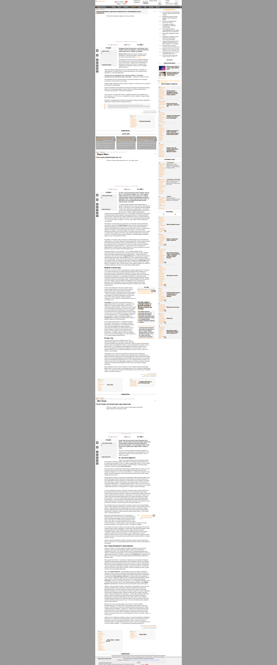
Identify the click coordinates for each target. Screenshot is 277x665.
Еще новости (169, 60)
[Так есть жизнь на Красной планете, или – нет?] (133, 634)
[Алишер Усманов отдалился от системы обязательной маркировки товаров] (162, 318)
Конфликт (126, 7)
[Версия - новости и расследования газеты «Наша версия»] (105, 3)
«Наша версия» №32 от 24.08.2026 (149, 374)
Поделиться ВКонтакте (97, 50)
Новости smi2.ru (100, 397)
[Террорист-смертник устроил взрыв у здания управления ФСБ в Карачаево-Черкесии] (162, 149)
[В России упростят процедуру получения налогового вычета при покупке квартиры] (162, 93)
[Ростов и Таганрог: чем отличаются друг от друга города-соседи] (101, 385)
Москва (157, 7)
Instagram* (138, 57)
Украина (114, 7)
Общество (133, 7)
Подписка (119, 3)
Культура (151, 7)
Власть (119, 7)
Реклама (124, 3)
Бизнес (139, 7)
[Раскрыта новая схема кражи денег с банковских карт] (162, 104)
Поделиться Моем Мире (97, 55)
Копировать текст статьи (97, 71)
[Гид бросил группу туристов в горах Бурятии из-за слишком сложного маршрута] (162, 294)
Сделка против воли (106, 209)
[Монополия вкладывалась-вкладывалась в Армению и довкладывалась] (162, 307)
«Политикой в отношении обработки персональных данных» (145, 660)
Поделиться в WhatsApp (97, 63)
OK (138, 662)
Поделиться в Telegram (97, 68)
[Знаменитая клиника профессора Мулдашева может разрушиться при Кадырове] (162, 202)
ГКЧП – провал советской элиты (177, 5)
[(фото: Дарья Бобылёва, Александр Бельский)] (146, 515)
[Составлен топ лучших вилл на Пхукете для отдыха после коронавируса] (162, 117)
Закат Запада (160, 4)
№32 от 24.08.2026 (120, 2)
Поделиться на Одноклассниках (97, 60)
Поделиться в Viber (97, 65)
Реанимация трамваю (106, 64)
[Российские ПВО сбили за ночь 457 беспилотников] (133, 382)
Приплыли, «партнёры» (146, 3)
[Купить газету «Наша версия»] (116, 2)
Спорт (145, 7)
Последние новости (169, 10)
